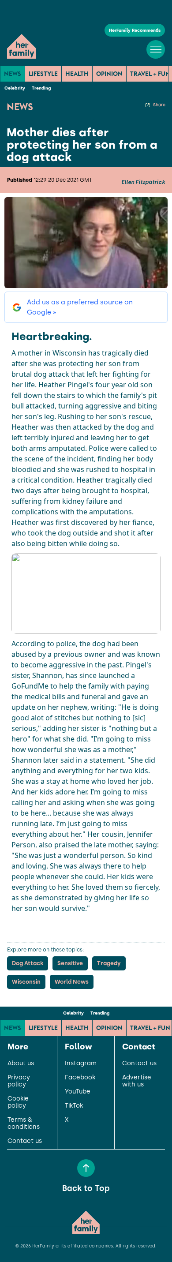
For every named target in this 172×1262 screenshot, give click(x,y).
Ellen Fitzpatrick (143, 182)
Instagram (81, 1063)
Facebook (80, 1077)
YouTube (77, 1091)
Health (77, 74)
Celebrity (14, 88)
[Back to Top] (86, 1168)
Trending (41, 88)
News (12, 74)
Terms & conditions (23, 1123)
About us (20, 1063)
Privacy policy (18, 1081)
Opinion (109, 74)
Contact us (24, 1141)
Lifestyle (43, 74)
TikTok (74, 1105)
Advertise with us (136, 1081)
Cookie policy (18, 1102)
